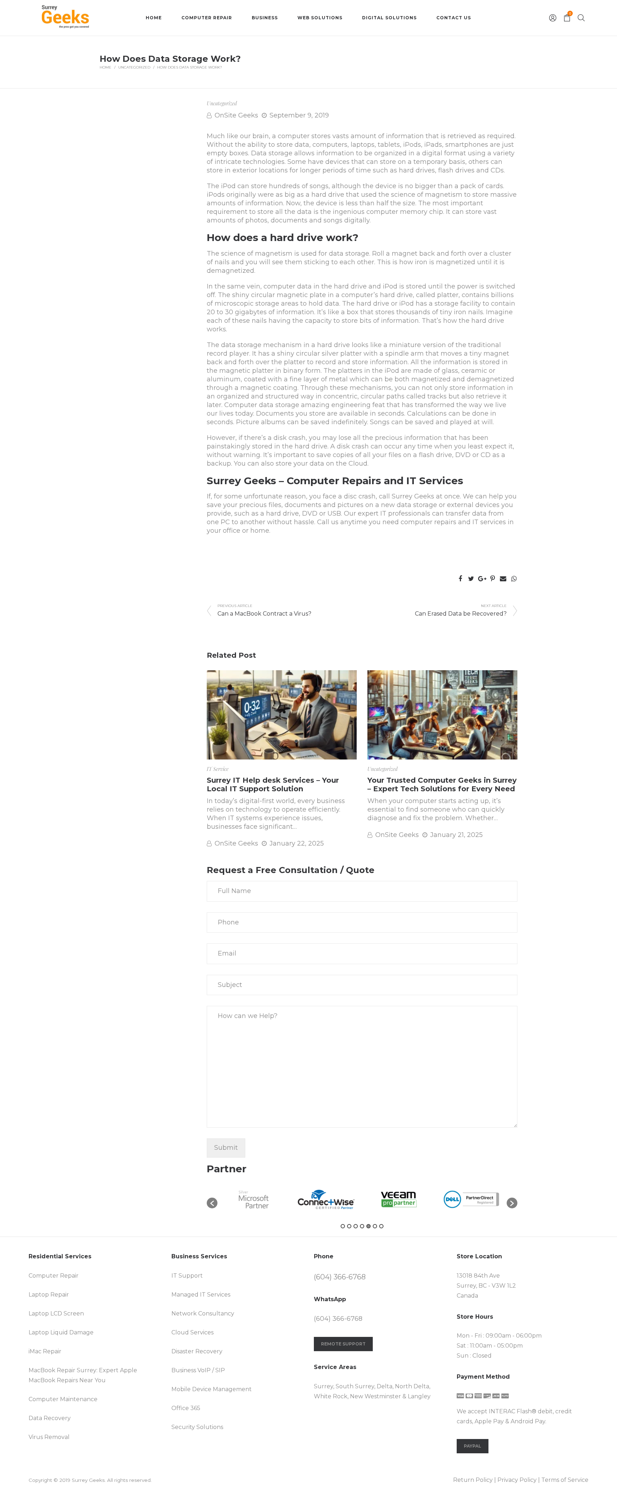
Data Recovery (50, 1418)
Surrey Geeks (413, 496)
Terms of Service (564, 1480)
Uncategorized (134, 67)
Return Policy (473, 1480)
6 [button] (375, 1226)
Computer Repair (54, 1275)
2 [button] (349, 1226)
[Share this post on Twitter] (471, 578)
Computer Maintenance (63, 1399)
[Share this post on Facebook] (460, 578)
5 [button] (368, 1226)
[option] (253, 1199)
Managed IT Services (200, 1294)
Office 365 (185, 1408)
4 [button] (362, 1226)
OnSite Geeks (236, 115)
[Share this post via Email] (503, 578)
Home (105, 67)
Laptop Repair (49, 1294)
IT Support (187, 1275)
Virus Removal (49, 1437)
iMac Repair (45, 1351)
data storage (417, 505)
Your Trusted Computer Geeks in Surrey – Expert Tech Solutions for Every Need (442, 784)
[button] (212, 1203)
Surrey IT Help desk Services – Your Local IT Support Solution (273, 784)
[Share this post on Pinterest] (492, 578)
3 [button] (355, 1226)
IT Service (218, 769)
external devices (473, 505)
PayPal (472, 1446)
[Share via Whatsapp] (513, 578)
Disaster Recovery (196, 1351)
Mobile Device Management (211, 1389)
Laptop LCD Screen (56, 1313)
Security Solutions (197, 1427)
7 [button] (381, 1226)
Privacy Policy (517, 1480)
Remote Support (343, 1344)
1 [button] (343, 1226)
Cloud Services (192, 1332)
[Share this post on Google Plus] (481, 578)
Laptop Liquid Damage (61, 1332)
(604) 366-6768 (340, 1277)
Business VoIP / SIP (198, 1370)
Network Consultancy (202, 1313)
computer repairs (428, 522)
